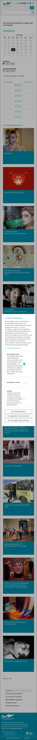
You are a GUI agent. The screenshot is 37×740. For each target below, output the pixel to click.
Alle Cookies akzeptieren (18, 411)
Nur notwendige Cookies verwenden (18, 420)
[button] (29, 364)
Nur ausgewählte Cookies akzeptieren (18, 416)
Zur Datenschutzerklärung (12, 348)
